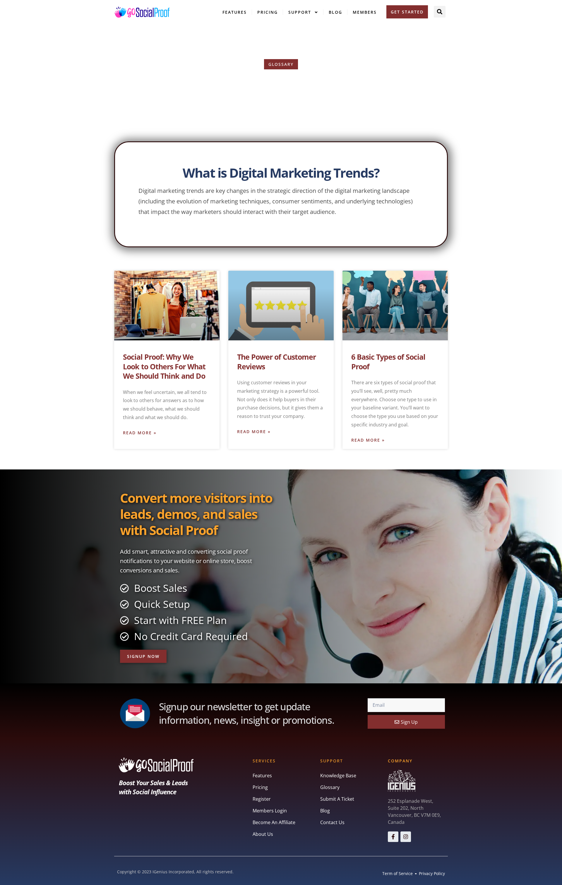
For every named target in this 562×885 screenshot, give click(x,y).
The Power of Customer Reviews (276, 361)
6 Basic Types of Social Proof (388, 361)
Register (262, 799)
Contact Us (332, 822)
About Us (263, 834)
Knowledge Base (338, 775)
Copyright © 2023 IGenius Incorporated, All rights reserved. (175, 871)
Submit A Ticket (337, 799)
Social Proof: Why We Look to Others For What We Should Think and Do (164, 366)
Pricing (267, 12)
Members (365, 12)
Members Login (270, 810)
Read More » (140, 432)
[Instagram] (405, 836)
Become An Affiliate (274, 822)
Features (234, 12)
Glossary (330, 787)
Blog (335, 12)
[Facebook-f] (393, 836)
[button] (440, 12)
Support (299, 12)
